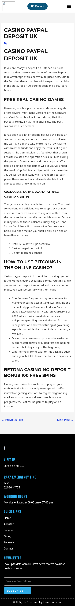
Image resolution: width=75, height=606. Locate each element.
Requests (9, 542)
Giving (7, 536)
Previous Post (12, 420)
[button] (68, 6)
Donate (39, 6)
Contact (8, 548)
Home (7, 518)
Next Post (65, 420)
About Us (9, 524)
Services (8, 530)
